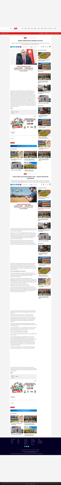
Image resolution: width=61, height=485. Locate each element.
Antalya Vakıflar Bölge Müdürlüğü (16, 434)
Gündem (29, 28)
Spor (48, 28)
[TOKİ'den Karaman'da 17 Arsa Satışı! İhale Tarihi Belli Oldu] (30, 165)
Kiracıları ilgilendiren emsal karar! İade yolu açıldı (16, 159)
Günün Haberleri (33, 441)
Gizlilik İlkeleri (37, 449)
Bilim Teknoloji (13, 439)
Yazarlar (52, 33)
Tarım (50, 28)
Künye (27, 449)
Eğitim (45, 28)
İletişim (29, 449)
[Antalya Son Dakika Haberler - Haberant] (16, 28)
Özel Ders (28, 453)
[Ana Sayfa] (10, 35)
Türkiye (25, 28)
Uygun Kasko (18, 453)
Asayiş (22, 28)
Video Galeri (42, 33)
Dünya (32, 28)
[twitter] (13, 47)
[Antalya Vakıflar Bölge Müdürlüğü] (16, 165)
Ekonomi (35, 28)
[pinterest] (20, 47)
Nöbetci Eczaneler (40, 441)
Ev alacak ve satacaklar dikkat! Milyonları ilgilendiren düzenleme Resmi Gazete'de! (30, 160)
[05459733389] (28, 446)
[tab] (12, 133)
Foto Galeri (47, 33)
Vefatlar (25, 444)
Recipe (11, 453)
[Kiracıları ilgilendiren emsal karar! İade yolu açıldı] (16, 154)
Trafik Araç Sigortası (23, 453)
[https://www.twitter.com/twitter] (26, 446)
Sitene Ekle (24, 449)
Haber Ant (16, 376)
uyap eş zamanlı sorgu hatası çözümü (37, 453)
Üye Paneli (57, 33)
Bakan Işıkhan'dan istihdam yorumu (21, 35)
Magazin (42, 28)
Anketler (39, 439)
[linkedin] (19, 47)
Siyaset (39, 28)
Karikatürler (32, 444)
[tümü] (53, 28)
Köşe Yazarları (26, 441)
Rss (21, 449)
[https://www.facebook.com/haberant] (24, 446)
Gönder (12, 407)
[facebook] (11, 47)
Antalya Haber (14, 453)
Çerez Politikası (33, 449)
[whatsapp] (15, 47)
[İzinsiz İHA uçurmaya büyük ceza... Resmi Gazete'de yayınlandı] (23, 194)
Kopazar (31, 453)
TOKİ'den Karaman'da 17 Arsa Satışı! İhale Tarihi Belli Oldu (29, 170)
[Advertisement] (25, 15)
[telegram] (17, 47)
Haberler (13, 35)
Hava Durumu (40, 440)
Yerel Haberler (33, 440)
